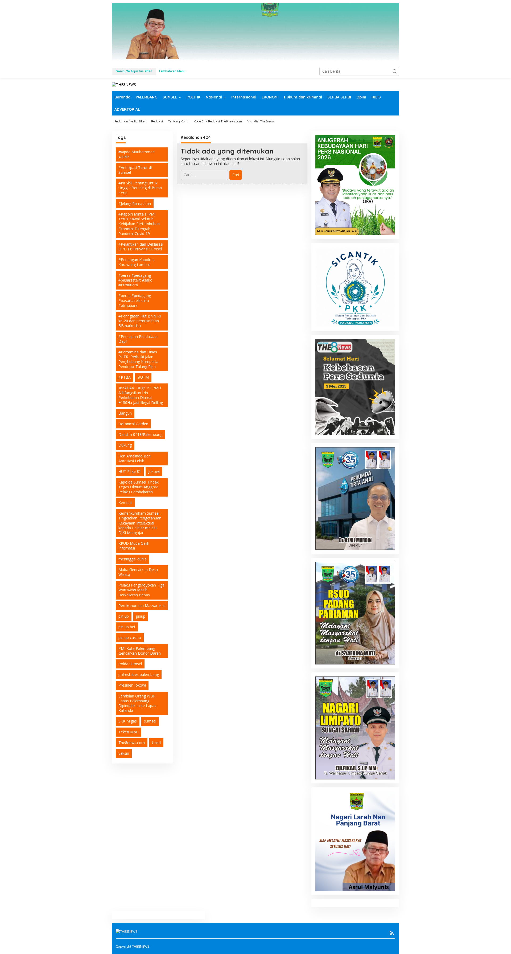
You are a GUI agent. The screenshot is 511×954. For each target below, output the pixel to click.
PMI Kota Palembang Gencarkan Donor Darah (139, 651)
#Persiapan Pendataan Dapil (138, 339)
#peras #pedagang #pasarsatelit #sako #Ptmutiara (135, 280)
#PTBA (124, 377)
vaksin (123, 753)
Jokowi (154, 471)
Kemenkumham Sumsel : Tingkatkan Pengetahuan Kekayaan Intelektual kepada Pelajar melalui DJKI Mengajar (139, 523)
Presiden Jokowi (132, 685)
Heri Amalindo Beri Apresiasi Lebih (134, 458)
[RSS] (391, 933)
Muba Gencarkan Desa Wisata (138, 572)
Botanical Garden (133, 423)
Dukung (125, 445)
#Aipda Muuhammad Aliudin (136, 154)
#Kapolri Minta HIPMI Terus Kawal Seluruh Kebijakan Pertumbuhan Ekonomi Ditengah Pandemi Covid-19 (139, 224)
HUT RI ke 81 (129, 471)
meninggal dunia (132, 558)
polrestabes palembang (138, 674)
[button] (394, 71)
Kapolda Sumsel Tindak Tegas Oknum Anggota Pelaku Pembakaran (138, 487)
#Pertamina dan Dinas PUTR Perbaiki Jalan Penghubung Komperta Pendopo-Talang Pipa (138, 359)
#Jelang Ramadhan (134, 203)
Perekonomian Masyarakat (141, 605)
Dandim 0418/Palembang (140, 434)
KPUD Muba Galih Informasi (133, 546)
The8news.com (131, 742)
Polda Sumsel (130, 663)
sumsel (150, 721)
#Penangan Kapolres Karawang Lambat (136, 262)
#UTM (143, 377)
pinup (140, 616)
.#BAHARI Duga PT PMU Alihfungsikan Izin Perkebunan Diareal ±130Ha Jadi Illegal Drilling (140, 395)
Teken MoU (128, 731)
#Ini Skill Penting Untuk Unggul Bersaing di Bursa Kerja (140, 187)
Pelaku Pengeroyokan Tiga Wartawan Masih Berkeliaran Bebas (141, 590)
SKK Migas (127, 721)
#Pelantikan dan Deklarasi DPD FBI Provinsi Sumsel (140, 246)
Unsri (156, 742)
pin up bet (126, 626)
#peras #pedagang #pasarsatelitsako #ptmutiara (134, 300)
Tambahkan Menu (172, 71)
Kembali (125, 502)
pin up (123, 616)
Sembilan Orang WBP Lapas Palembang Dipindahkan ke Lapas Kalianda (137, 703)
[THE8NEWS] (124, 84)
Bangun (125, 413)
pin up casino (129, 637)
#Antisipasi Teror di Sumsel (135, 170)
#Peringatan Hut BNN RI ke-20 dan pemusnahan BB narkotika (139, 320)
